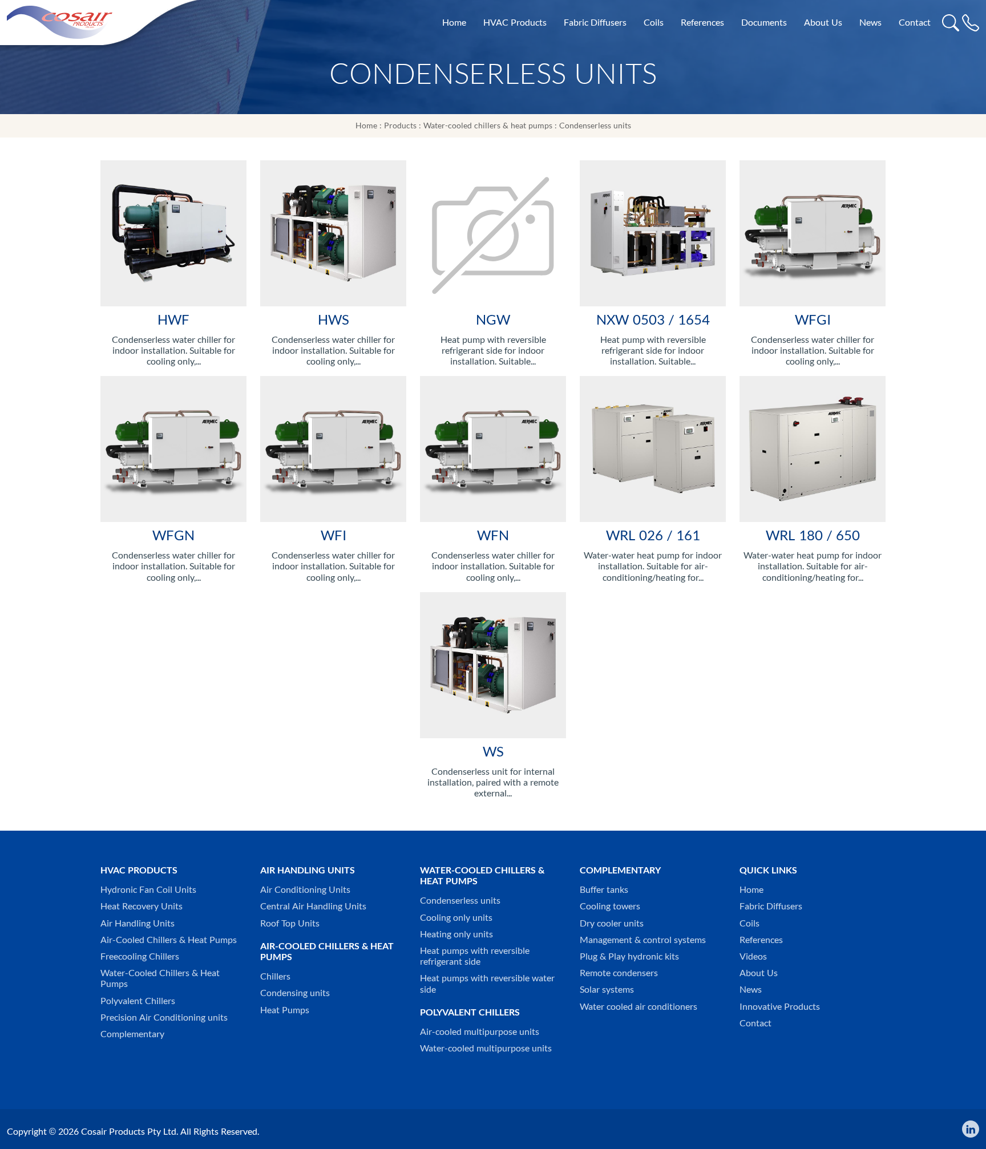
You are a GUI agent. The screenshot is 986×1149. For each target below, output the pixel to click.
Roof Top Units (290, 923)
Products (400, 125)
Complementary (132, 1034)
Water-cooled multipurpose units (486, 1048)
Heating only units (456, 934)
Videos (753, 956)
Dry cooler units (612, 923)
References (702, 22)
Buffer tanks (604, 890)
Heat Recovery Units (141, 906)
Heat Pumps (284, 1010)
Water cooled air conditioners (638, 1007)
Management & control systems (643, 940)
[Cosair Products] (59, 21)
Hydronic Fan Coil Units (148, 890)
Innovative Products (780, 1007)
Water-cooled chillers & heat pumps (487, 125)
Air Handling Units (137, 923)
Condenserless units (595, 125)
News (870, 22)
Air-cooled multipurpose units (479, 1032)
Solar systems (607, 989)
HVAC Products (515, 22)
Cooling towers (610, 906)
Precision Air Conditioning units (164, 1017)
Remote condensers (619, 973)
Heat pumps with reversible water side (487, 983)
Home (454, 22)
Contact (915, 22)
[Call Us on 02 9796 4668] (970, 22)
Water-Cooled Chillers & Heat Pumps (160, 978)
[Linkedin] (967, 1129)
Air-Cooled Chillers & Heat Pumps (168, 940)
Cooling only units (456, 918)
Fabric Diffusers (595, 22)
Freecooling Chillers (139, 956)
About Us (823, 22)
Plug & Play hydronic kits (629, 956)
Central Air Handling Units (313, 906)
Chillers (275, 976)
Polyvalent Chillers (137, 1001)
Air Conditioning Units (305, 890)
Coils (654, 22)
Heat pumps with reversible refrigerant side (475, 956)
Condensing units (295, 993)
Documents (764, 22)
